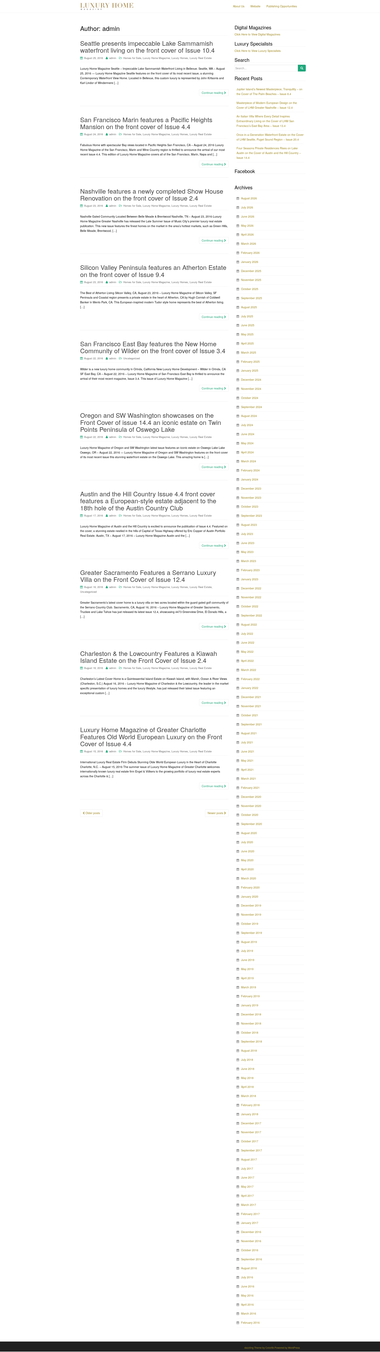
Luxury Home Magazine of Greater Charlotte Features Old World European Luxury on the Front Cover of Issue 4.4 (151, 736)
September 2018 (251, 1041)
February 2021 (250, 788)
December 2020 (251, 797)
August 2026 (249, 198)
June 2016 (247, 1286)
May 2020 (247, 860)
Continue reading (213, 93)
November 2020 (251, 806)
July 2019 (247, 951)
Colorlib (269, 1347)
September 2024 (251, 407)
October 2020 (249, 815)
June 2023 (247, 543)
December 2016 (251, 1232)
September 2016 (251, 1259)
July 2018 (247, 1060)
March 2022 (248, 670)
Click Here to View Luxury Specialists (258, 51)
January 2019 (249, 1005)
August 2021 (249, 733)
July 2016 (247, 1277)
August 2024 (249, 416)
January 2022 (249, 688)
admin (112, 58)
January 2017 (249, 1223)
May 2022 (247, 652)
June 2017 (247, 1177)
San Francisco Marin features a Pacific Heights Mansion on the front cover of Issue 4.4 (146, 123)
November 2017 (251, 1132)
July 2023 (247, 534)
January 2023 (249, 579)
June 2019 (247, 960)
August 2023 (249, 525)
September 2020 (251, 824)
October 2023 (249, 506)
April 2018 (247, 1087)
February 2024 (250, 470)
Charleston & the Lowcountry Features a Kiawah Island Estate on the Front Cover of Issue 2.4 (148, 657)
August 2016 (249, 1268)
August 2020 (249, 833)
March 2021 (248, 778)
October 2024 (249, 398)
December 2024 (251, 380)
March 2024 (248, 461)
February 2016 (250, 1322)
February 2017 (250, 1214)
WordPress (294, 1347)
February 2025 (250, 361)
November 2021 (251, 706)
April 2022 (247, 661)
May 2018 (247, 1078)
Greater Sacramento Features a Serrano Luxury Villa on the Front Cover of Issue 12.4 (148, 576)
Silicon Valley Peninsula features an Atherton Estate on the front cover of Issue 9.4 (153, 271)
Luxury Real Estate (201, 58)
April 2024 (247, 452)
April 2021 (247, 770)
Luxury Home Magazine (156, 58)
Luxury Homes (179, 58)
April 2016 (247, 1304)
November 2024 (251, 389)
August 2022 (249, 624)
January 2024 (249, 479)
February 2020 (250, 887)
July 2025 (247, 316)
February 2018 (250, 1105)
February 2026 (250, 253)
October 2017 (249, 1141)
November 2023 (251, 498)
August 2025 (249, 307)
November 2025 (251, 280)
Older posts (92, 813)
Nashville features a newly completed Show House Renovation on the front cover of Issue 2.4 (151, 194)
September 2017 (251, 1150)
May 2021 (247, 760)
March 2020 (248, 878)
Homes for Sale (132, 58)
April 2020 (247, 869)
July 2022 (247, 634)
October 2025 (249, 289)
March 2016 (248, 1313)
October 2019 (249, 924)
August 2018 (249, 1050)
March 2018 (248, 1096)
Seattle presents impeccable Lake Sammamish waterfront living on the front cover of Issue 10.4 (147, 46)
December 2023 (251, 488)
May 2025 (247, 334)
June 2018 (247, 1069)
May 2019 (247, 969)
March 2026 (248, 243)
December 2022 (251, 588)
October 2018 (249, 1032)
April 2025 (247, 343)
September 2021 (251, 724)
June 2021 (247, 751)
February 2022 (250, 679)
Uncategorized (131, 358)
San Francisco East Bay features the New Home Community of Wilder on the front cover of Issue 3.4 (152, 347)
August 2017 (249, 1159)
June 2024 (247, 434)
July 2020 (247, 842)
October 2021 (249, 715)
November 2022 (251, 597)
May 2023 (247, 552)
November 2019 (251, 914)
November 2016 (251, 1241)
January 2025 (249, 370)
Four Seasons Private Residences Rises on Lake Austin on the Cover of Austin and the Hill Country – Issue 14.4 (269, 153)
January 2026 (249, 262)
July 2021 (247, 742)
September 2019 (251, 933)
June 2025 (247, 325)
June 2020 (247, 851)
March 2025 (248, 352)
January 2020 (249, 896)
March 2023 (248, 561)
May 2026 (247, 225)
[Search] (302, 68)
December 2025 (251, 271)
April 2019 (247, 978)
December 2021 (251, 697)
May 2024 (247, 443)
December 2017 (251, 1123)
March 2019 (248, 987)
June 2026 (247, 216)
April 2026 (247, 234)
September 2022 (251, 615)
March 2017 (248, 1205)
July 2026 (247, 207)
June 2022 (247, 642)
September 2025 (251, 298)
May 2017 (247, 1186)
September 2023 (251, 516)
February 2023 (250, 570)
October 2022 (249, 606)
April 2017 (247, 1196)
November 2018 (251, 1023)
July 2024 (247, 425)
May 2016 (247, 1295)
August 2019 (249, 942)
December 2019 (251, 905)
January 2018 (249, 1114)
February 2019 (250, 996)
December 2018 (251, 1014)
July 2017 (247, 1168)
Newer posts (216, 813)
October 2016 (249, 1250)
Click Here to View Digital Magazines (257, 34)
